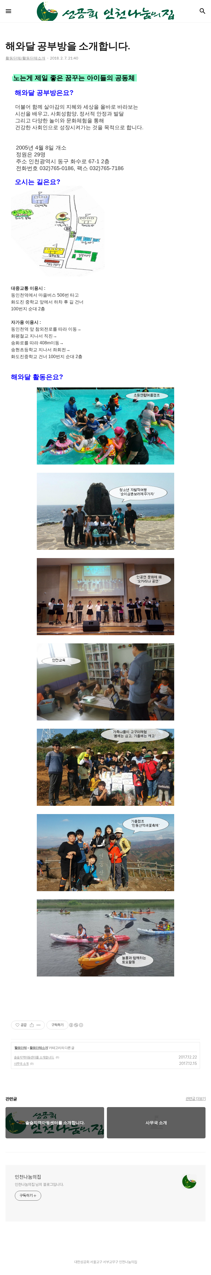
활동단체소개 (39, 1048)
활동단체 (21, 1048)
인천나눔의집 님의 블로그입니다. (39, 1184)
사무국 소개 (21, 1064)
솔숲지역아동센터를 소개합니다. (34, 1057)
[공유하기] (31, 1025)
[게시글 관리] (38, 1025)
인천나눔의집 (28, 1177)
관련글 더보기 (196, 1098)
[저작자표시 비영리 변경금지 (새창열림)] (75, 1025)
